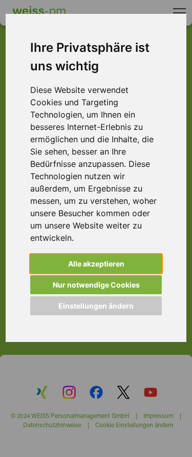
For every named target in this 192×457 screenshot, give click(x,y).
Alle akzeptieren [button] (96, 263)
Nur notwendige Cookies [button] (96, 284)
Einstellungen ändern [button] (96, 305)
